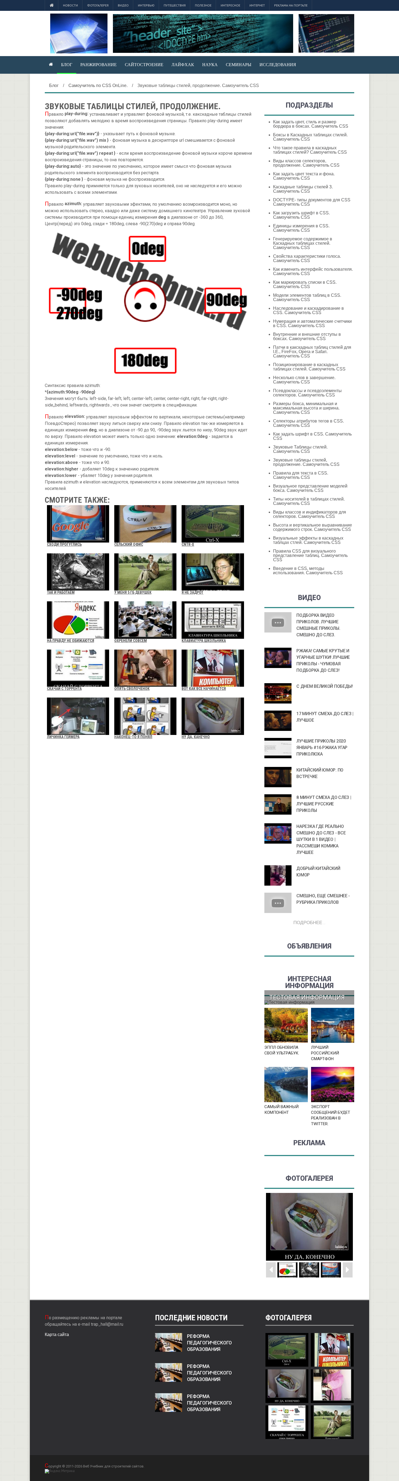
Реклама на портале (291, 5)
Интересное (230, 5)
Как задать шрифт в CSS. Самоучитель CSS (312, 436)
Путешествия (175, 5)
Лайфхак (183, 64)
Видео (123, 5)
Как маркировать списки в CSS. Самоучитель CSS (305, 284)
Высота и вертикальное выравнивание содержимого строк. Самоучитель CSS (312, 527)
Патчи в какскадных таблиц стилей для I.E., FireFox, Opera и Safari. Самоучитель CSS (312, 351)
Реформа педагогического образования (209, 1343)
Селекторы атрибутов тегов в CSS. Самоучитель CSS (308, 423)
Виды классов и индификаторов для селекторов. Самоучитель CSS (309, 514)
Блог (66, 64)
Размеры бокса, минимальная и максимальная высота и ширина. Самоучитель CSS (306, 408)
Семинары (238, 64)
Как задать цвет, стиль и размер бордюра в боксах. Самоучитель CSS (310, 124)
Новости (70, 5)
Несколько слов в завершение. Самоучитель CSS (304, 379)
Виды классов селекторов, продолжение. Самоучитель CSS (306, 163)
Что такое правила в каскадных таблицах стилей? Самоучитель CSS (310, 150)
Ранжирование (98, 64)
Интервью (146, 5)
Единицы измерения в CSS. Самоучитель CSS (301, 228)
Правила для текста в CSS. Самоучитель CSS (300, 475)
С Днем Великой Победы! (324, 686)
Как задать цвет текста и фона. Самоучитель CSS (304, 176)
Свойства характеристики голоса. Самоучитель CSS (307, 258)
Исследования (277, 64)
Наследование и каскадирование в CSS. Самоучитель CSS (308, 310)
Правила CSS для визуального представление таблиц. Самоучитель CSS (310, 555)
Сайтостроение (144, 64)
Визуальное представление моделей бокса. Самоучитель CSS (310, 488)
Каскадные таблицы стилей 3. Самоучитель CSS (303, 189)
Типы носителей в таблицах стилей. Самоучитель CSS (309, 501)
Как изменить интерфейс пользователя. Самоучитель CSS (313, 271)
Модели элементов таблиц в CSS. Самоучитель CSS (307, 297)
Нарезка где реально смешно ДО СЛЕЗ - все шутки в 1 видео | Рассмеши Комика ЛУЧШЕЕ (321, 839)
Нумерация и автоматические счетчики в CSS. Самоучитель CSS (312, 323)
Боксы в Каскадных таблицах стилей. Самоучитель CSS (310, 137)
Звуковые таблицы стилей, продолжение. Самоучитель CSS (306, 462)
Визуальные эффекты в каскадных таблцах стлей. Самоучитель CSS (308, 540)
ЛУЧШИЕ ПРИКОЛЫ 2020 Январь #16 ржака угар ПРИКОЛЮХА (321, 747)
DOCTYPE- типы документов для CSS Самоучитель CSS (311, 202)
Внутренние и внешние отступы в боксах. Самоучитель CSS (307, 336)
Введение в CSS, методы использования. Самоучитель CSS (308, 570)
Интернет (257, 5)
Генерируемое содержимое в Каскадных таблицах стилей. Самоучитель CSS (302, 243)
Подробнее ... (309, 922)
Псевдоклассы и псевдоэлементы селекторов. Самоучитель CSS (307, 392)
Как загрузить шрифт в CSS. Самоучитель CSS (301, 215)
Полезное (203, 5)
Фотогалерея (98, 5)
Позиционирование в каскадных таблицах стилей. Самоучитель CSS (309, 366)
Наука (210, 64)
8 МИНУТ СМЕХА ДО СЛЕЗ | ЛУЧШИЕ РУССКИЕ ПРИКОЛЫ (323, 804)
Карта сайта (57, 1334)
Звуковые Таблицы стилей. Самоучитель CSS (300, 449)
